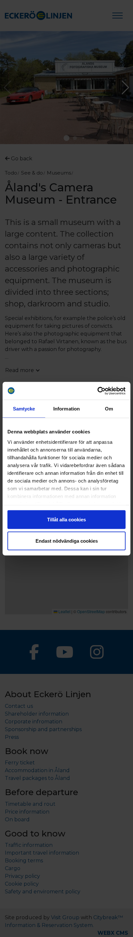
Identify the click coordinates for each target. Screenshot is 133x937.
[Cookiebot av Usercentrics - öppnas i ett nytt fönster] (97, 391)
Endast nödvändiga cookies (67, 540)
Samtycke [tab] (24, 408)
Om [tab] (109, 408)
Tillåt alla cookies (66, 519)
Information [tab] (66, 408)
